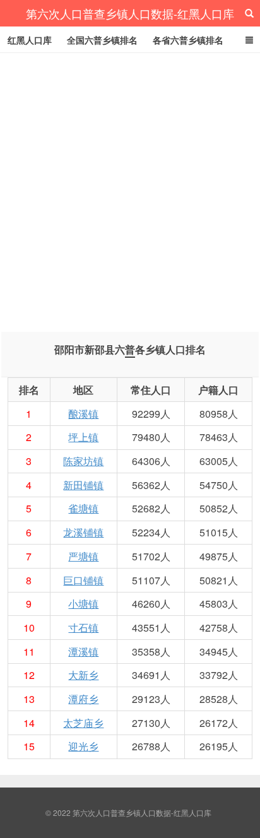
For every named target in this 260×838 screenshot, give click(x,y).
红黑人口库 (30, 39)
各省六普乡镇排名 (188, 39)
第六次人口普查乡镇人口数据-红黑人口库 (130, 13)
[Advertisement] (130, 189)
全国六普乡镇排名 (102, 39)
